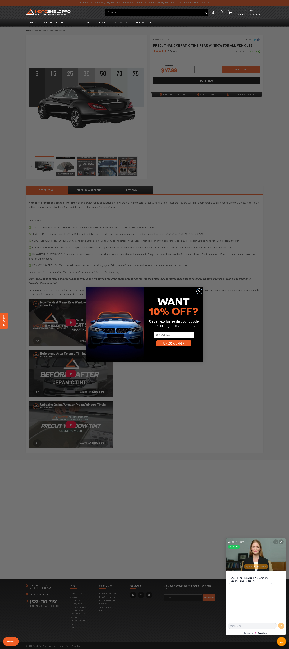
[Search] (205, 12)
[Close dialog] (199, 291)
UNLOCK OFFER (174, 343)
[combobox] (156, 12)
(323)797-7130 (251, 10)
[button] (230, 12)
